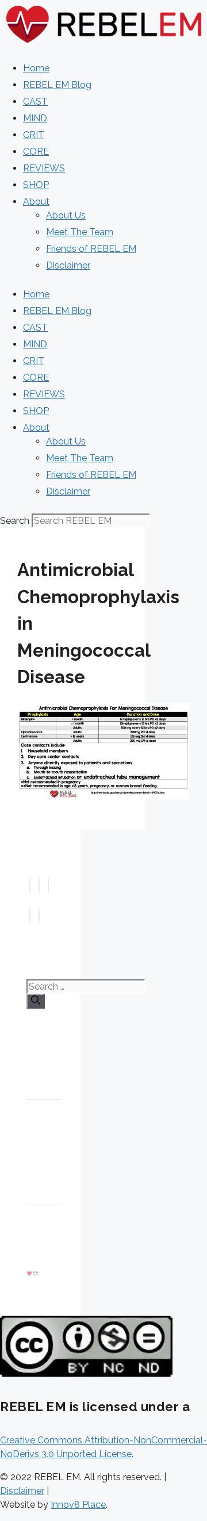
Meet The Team (79, 232)
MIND (35, 118)
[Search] (35, 1001)
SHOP (36, 184)
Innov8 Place (78, 1504)
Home (36, 68)
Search (14, 520)
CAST (35, 101)
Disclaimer (68, 265)
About (36, 201)
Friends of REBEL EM (91, 248)
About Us (66, 215)
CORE (36, 151)
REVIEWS (44, 168)
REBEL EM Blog (57, 84)
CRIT (33, 134)
